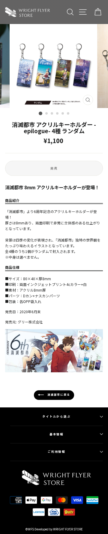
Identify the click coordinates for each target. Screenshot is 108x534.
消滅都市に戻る (58, 395)
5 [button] (63, 113)
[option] (54, 66)
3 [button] (52, 113)
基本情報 (57, 434)
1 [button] (40, 113)
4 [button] (57, 113)
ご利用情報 (57, 451)
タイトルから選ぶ (56, 416)
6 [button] (68, 113)
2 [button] (46, 113)
